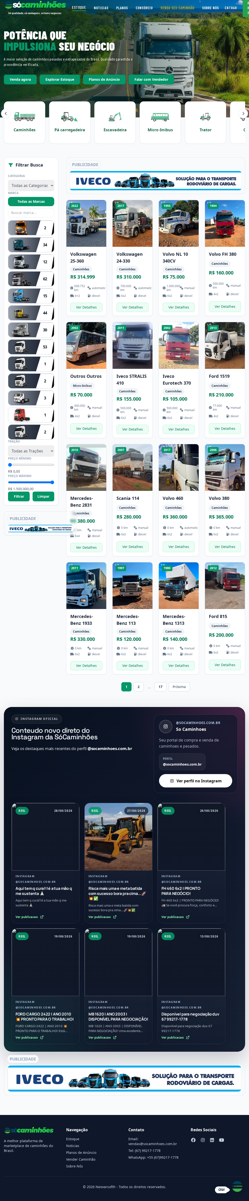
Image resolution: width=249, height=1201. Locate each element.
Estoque (79, 7)
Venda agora (20, 79)
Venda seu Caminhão (177, 8)
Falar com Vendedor (151, 79)
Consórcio (144, 8)
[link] (86, 258)
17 (160, 686)
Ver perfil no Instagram (199, 781)
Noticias (101, 8)
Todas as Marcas (31, 201)
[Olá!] (237, 1186)
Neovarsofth (106, 1186)
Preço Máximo (20, 476)
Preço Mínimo (19, 458)
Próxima (179, 686)
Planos (122, 8)
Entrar (231, 8)
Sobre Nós (210, 8)
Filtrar (19, 496)
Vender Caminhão (80, 1159)
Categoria (16, 176)
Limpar (43, 496)
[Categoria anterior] (6, 113)
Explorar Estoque (59, 79)
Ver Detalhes (86, 307)
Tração (14, 441)
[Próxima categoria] (243, 113)
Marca (13, 193)
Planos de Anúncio (104, 79)
